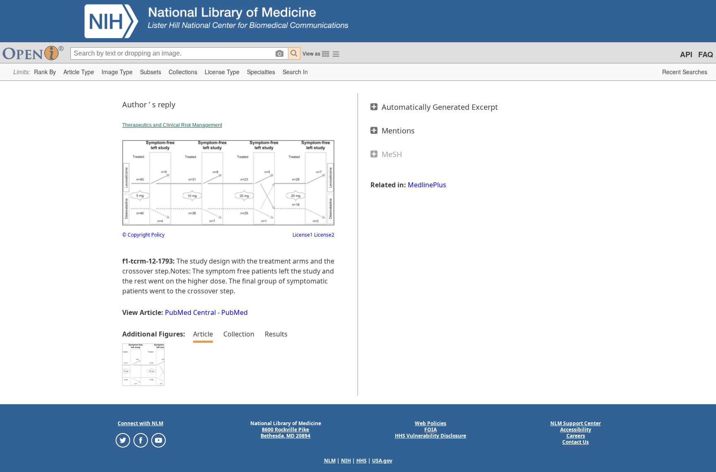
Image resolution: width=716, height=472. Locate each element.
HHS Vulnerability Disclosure (430, 435)
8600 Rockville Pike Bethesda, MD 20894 (285, 432)
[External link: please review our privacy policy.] (123, 439)
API (686, 54)
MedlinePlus (427, 184)
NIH (346, 460)
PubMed (234, 312)
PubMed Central (190, 312)
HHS (361, 460)
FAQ (705, 54)
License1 (303, 234)
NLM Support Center (575, 423)
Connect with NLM (140, 423)
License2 (323, 234)
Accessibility (575, 429)
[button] (45, 71)
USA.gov (382, 460)
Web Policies (430, 423)
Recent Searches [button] (684, 72)
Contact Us (575, 441)
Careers (575, 435)
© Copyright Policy (143, 234)
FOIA (430, 429)
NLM (330, 460)
